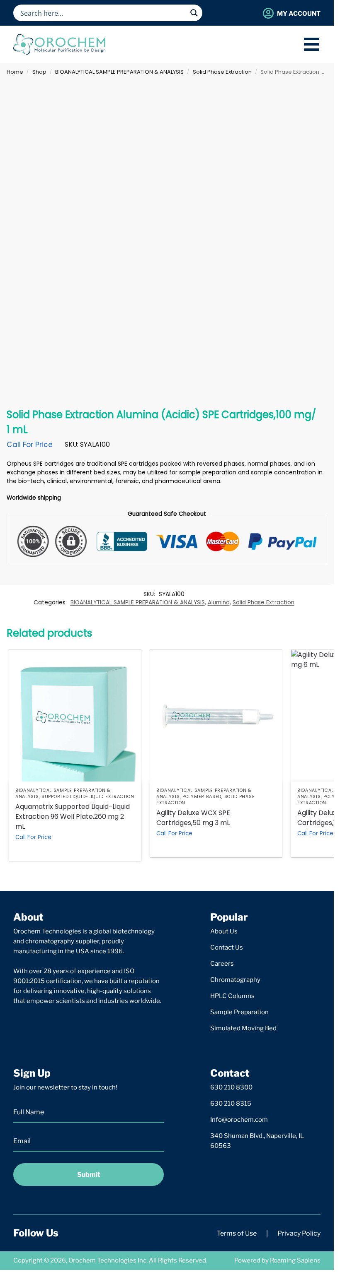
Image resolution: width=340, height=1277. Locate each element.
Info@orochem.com (239, 1119)
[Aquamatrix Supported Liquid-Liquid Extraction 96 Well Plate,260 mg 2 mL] (75, 716)
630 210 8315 (230, 1103)
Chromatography (235, 980)
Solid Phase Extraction (222, 72)
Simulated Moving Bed (243, 1028)
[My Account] (268, 13)
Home (15, 72)
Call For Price (30, 445)
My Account (299, 13)
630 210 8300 (231, 1087)
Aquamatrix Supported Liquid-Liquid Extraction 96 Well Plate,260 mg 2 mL (72, 816)
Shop (39, 72)
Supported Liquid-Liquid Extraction (87, 797)
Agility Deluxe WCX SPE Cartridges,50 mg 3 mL (193, 817)
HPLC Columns (232, 996)
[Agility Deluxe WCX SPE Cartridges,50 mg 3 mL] (216, 716)
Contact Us (226, 947)
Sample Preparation (239, 1012)
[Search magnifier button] (194, 13)
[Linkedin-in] (97, 1233)
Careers (222, 963)
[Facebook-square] (77, 1233)
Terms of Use (237, 1233)
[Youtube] (118, 1233)
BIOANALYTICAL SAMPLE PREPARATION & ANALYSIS (119, 72)
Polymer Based (201, 797)
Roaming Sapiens (295, 1260)
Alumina (219, 602)
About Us (224, 931)
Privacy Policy (299, 1233)
